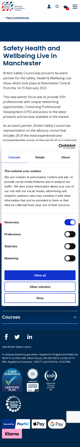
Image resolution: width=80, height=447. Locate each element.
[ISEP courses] (13, 403)
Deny (40, 298)
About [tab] (65, 157)
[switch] (70, 234)
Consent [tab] (14, 157)
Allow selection (40, 286)
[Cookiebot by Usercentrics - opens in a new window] (59, 146)
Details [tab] (40, 157)
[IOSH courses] (51, 379)
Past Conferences (17, 17)
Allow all (40, 275)
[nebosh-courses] (33, 379)
